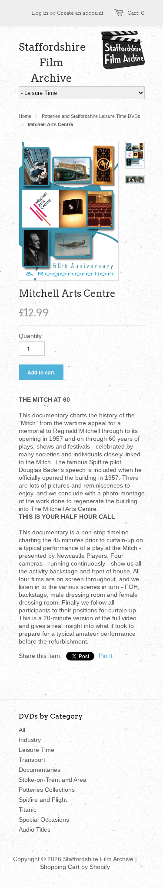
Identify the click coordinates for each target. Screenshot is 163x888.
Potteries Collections (47, 789)
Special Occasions (44, 819)
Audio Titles (34, 829)
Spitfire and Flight (43, 799)
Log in (40, 13)
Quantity (30, 335)
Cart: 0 (136, 13)
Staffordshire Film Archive (51, 63)
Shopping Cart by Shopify (75, 866)
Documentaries (39, 769)
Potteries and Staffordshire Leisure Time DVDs (91, 116)
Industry (30, 739)
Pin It (106, 655)
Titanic (28, 809)
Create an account (80, 13)
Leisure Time (36, 749)
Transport (32, 759)
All (22, 729)
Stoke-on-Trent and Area (52, 779)
